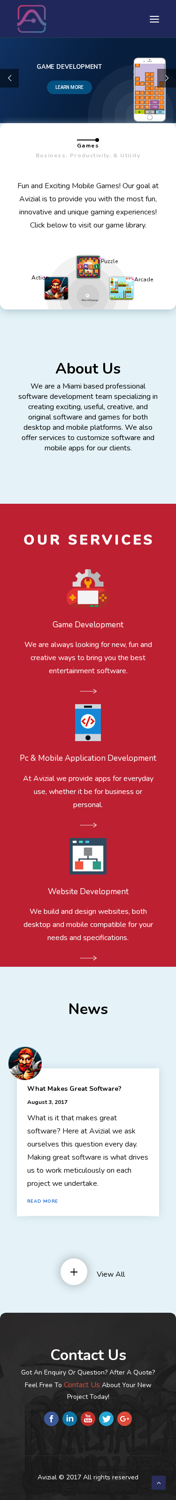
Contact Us (82, 1385)
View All (111, 1274)
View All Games (89, 300)
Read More (43, 1202)
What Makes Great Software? (74, 1088)
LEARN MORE (69, 87)
